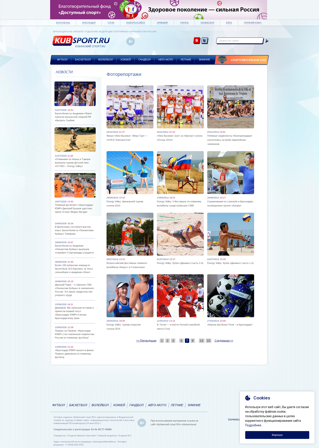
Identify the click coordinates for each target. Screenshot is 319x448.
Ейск (229, 22)
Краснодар (89, 22)
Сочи (111, 22)
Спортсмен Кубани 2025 (248, 60)
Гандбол (144, 59)
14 (201, 340)
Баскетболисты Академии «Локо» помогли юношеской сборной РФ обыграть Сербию (73, 117)
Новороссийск (135, 22)
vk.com (197, 40)
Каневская (207, 22)
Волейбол (105, 59)
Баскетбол (83, 59)
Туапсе (184, 22)
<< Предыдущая (146, 340)
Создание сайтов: (237, 419)
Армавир (162, 22)
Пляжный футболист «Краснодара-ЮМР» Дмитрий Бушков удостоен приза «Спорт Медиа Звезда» (74, 208)
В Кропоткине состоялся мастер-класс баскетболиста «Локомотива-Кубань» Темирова (74, 230)
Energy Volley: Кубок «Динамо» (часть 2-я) (180, 263)
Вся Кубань (63, 22)
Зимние (204, 59)
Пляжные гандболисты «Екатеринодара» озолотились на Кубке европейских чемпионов (229, 139)
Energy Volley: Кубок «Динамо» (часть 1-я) (230, 263)
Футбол (62, 59)
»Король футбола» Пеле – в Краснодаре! (229, 324)
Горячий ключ (252, 22)
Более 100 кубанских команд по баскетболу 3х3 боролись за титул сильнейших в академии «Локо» (74, 268)
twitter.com (204, 40)
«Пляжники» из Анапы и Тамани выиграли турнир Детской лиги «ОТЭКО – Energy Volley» (72, 162)
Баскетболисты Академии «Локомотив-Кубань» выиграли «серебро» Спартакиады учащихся (74, 249)
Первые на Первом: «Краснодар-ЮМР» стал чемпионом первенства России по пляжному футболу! (74, 334)
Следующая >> (224, 340)
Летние (186, 59)
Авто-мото (165, 59)
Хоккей (125, 59)
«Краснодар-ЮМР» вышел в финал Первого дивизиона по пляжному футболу (74, 353)
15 (208, 340)
